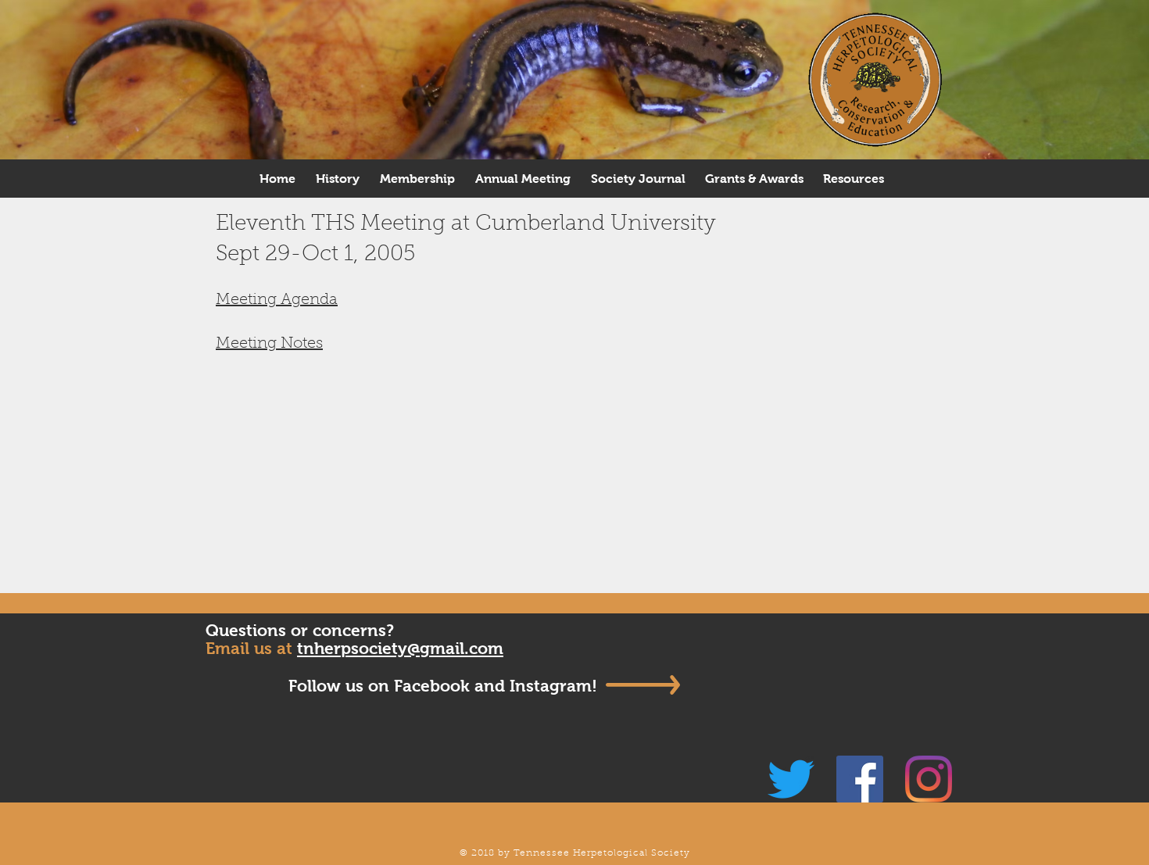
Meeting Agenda (277, 300)
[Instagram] (928, 779)
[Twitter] (791, 779)
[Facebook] (859, 779)
